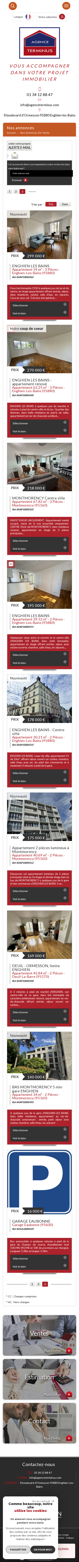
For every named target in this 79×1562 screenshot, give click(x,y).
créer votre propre (19, 146)
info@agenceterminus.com (39, 105)
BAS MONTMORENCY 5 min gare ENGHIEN (37, 1089)
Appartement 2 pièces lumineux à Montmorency (40, 849)
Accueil (11, 133)
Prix (51, 204)
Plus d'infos (52, 1351)
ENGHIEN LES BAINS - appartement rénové (32, 382)
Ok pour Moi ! (43, 1549)
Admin (61, 1538)
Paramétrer (18, 1549)
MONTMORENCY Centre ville (38, 498)
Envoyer (17, 180)
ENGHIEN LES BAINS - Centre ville (38, 731)
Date (65, 204)
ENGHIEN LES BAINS (30, 265)
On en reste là (41, 1501)
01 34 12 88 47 (40, 94)
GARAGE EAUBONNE (31, 1221)
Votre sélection (47, 17)
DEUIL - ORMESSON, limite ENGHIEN (36, 967)
